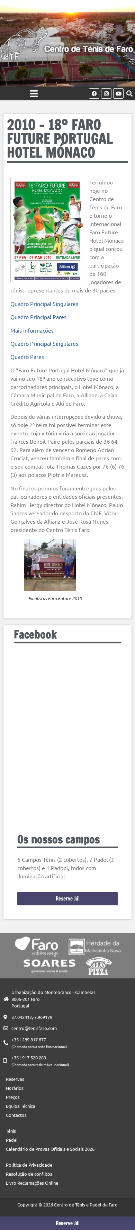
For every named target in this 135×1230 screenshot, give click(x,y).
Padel (12, 1140)
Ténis (11, 1131)
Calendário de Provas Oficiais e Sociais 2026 (50, 1149)
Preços (13, 1097)
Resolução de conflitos (29, 1174)
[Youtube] (118, 93)
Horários (15, 1088)
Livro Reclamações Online (32, 1183)
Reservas (15, 1079)
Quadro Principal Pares (38, 316)
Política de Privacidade (29, 1165)
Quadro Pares (27, 356)
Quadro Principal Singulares (44, 303)
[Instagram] (106, 93)
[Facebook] (94, 93)
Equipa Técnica (20, 1106)
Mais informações (32, 330)
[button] (129, 93)
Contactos (16, 1115)
